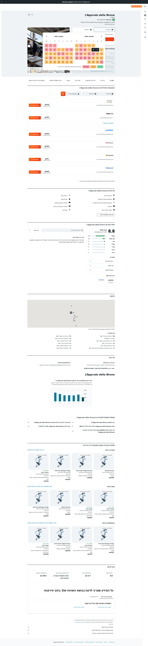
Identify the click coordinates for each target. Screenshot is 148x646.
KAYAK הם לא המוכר (107, 627)
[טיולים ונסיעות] (145, 32)
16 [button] (89, 54)
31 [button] (46, 62)
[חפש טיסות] (145, 11)
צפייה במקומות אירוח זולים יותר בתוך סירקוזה (39, 486)
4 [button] (71, 50)
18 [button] (81, 54)
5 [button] (76, 45)
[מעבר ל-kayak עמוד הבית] (136, 6)
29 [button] (93, 62)
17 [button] (85, 54)
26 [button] (77, 58)
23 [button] (89, 58)
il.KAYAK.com (112, 642)
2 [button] (89, 45)
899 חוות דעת (101, 20)
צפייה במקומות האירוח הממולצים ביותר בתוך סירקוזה (41, 523)
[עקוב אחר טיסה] (145, 27)
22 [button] (93, 58)
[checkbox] (106, 281)
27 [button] (101, 62)
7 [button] (97, 50)
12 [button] (77, 50)
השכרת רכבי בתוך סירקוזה (104, 607)
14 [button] (97, 54)
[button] (2, 2)
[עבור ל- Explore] (145, 23)
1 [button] (93, 45)
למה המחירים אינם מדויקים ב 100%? (102, 633)
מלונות (105, 642)
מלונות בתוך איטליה (89, 642)
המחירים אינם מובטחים (80, 622)
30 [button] (89, 62)
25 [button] (81, 58)
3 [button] (46, 45)
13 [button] (101, 54)
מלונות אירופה (99, 642)
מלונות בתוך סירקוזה (79, 607)
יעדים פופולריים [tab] (94, 597)
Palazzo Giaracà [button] (109, 470)
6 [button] (101, 50)
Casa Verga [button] (89, 509)
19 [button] (77, 54)
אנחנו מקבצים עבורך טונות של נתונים (102, 630)
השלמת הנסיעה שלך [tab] (106, 597)
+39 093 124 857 (110, 24)
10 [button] (85, 50)
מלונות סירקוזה (69, 642)
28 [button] (97, 62)
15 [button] (93, 54)
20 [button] (101, 58)
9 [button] (89, 50)
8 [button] (93, 50)
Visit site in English (67, 2)
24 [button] (85, 58)
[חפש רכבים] (145, 19)
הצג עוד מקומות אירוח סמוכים (35, 450)
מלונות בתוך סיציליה (79, 642)
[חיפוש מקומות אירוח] (145, 15)
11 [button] (80, 50)
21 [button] (97, 58)
